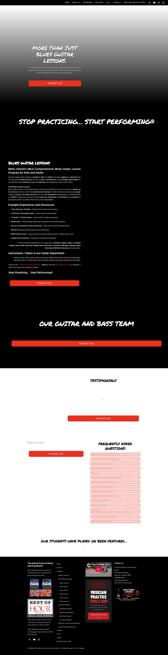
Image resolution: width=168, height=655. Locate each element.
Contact (117, 2)
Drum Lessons (64, 590)
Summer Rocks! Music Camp (67, 627)
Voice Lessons (64, 597)
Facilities (99, 2)
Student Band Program (67, 612)
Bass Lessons (64, 586)
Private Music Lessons (65, 579)
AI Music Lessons (63, 575)
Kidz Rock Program (65, 616)
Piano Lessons (64, 594)
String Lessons (64, 601)
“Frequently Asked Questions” (30, 265)
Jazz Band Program (66, 620)
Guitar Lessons (64, 583)
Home (67, 2)
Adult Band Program (66, 608)
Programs (87, 2)
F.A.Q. (108, 2)
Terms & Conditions (79, 648)
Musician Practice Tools (135, 2)
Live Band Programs (64, 605)
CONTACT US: (54, 83)
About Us (76, 2)
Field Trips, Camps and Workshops (69, 623)
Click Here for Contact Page (122, 583)
